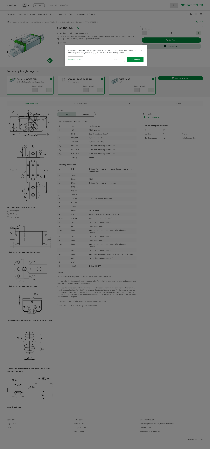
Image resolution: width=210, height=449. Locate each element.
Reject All (117, 59)
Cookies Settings (74, 59)
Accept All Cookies (135, 59)
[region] (106, 55)
